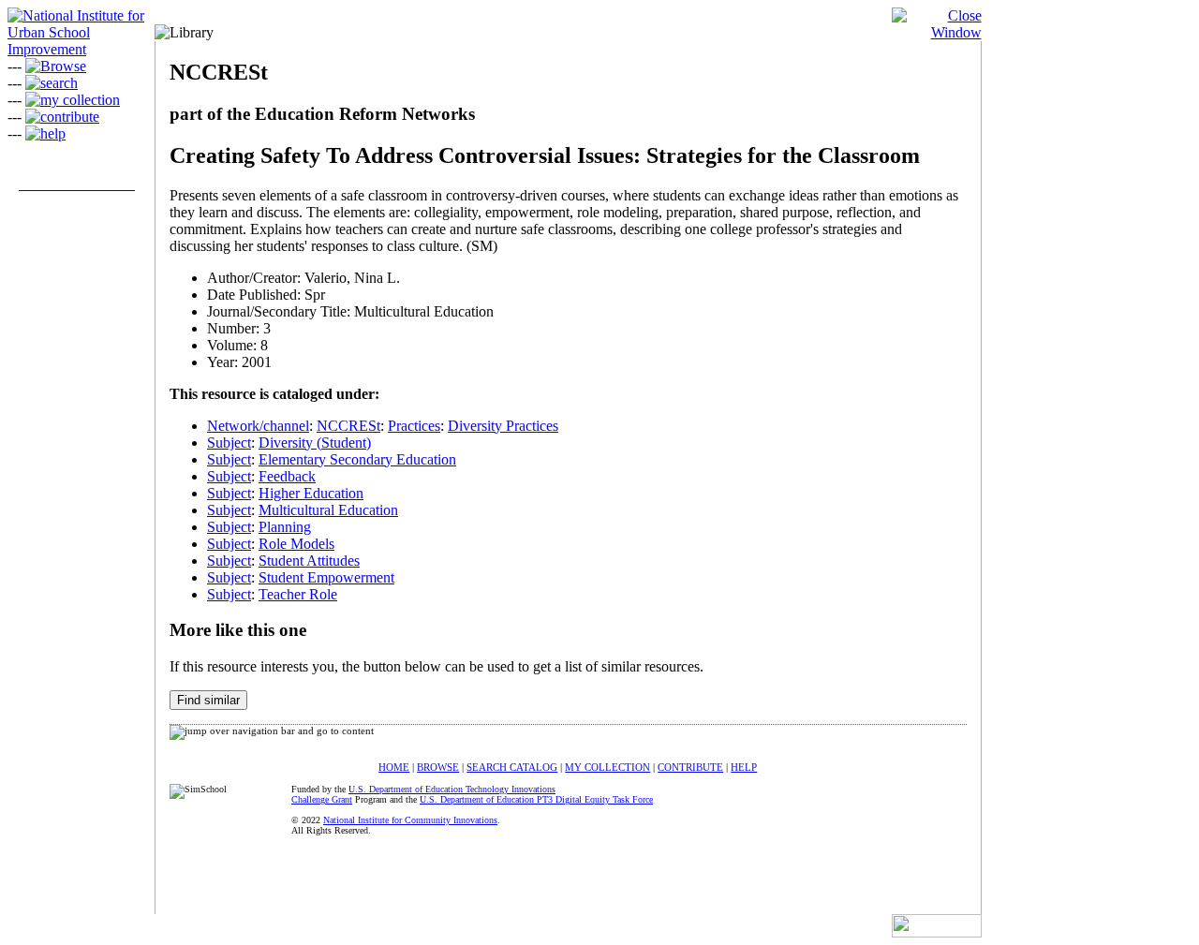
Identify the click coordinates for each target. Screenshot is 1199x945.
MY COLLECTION (607, 767)
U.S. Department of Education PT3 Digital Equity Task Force (536, 799)
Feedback (287, 476)
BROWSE (438, 767)
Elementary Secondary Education (357, 459)
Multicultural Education (328, 510)
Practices (414, 426)
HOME (393, 767)
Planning (285, 527)
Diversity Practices (503, 426)
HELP (744, 767)
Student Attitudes (309, 560)
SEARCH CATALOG (511, 767)
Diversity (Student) (315, 442)
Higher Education (311, 493)
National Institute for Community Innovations (410, 820)
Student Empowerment (326, 577)
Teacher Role (298, 594)
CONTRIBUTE (690, 767)
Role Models (296, 544)
